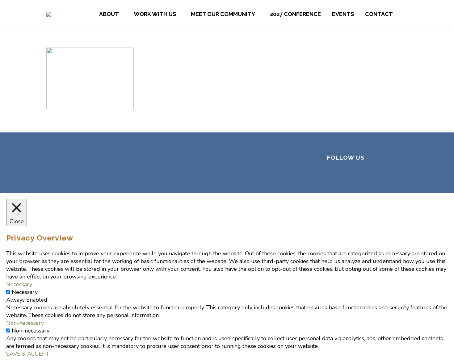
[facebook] (331, 174)
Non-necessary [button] (25, 323)
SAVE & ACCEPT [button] (27, 354)
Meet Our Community (223, 14)
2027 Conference (295, 14)
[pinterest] (376, 174)
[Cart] (406, 14)
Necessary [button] (19, 284)
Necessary (25, 292)
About (109, 14)
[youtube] (390, 174)
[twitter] (346, 174)
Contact (379, 14)
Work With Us (155, 14)
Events (343, 14)
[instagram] (361, 174)
